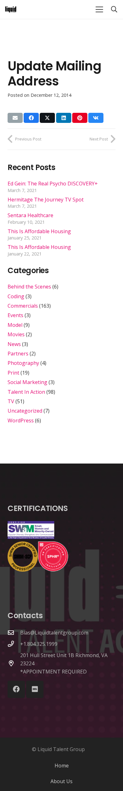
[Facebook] (16, 689)
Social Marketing (27, 382)
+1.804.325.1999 (38, 643)
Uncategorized (25, 410)
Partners (18, 353)
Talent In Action (26, 391)
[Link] (10, 9)
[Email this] (15, 118)
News (14, 344)
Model (15, 324)
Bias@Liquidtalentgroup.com (54, 632)
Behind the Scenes (29, 286)
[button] (99, 9)
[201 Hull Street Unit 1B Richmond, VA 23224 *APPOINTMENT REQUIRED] (14, 663)
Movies (16, 334)
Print (13, 372)
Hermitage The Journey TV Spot (46, 199)
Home (62, 765)
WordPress (21, 420)
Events (15, 315)
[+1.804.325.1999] (14, 644)
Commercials (23, 305)
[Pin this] (79, 118)
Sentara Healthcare (30, 215)
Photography (23, 363)
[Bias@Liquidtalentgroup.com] (14, 632)
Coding (16, 296)
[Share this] (31, 118)
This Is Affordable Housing (39, 231)
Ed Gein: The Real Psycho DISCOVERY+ (53, 183)
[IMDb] (35, 689)
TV (11, 401)
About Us (61, 781)
